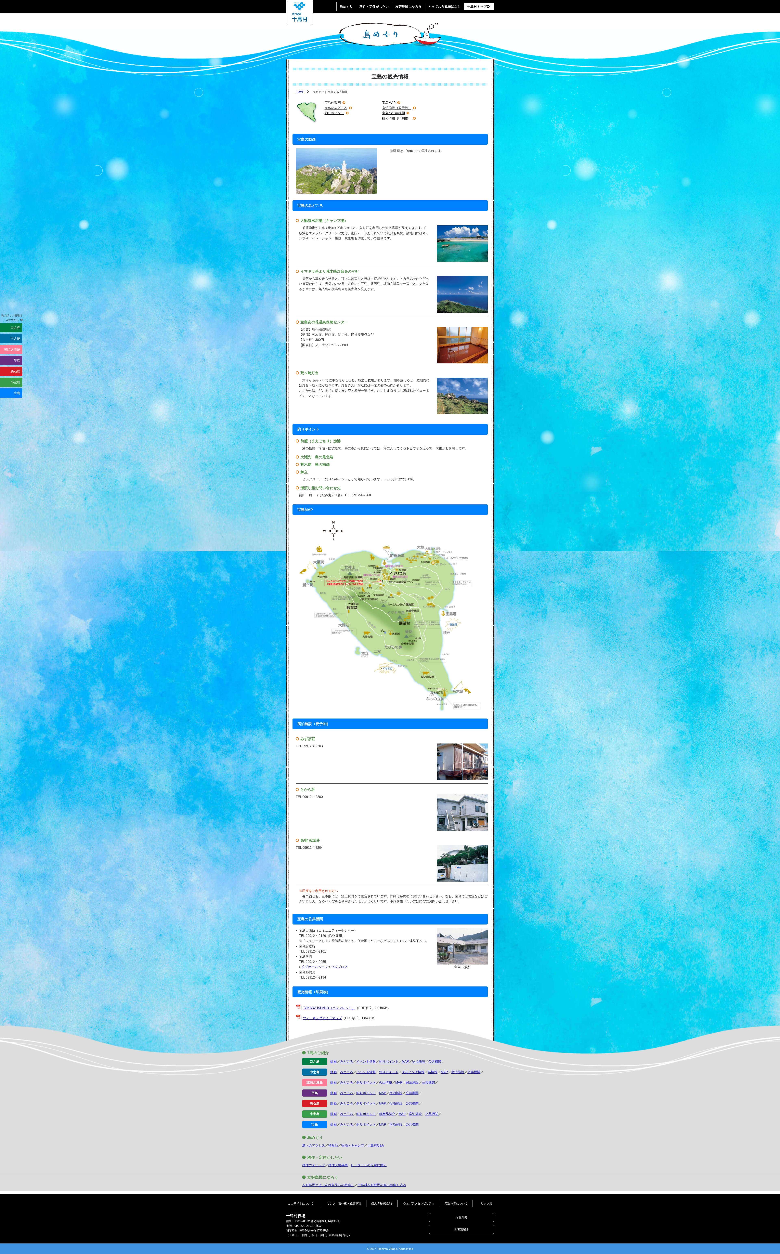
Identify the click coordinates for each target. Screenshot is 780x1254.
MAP (405, 1061)
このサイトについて (300, 1203)
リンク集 (486, 1203)
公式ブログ (339, 967)
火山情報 (385, 1082)
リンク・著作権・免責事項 (344, 1203)
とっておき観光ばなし (444, 6)
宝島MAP (389, 102)
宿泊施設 (418, 1061)
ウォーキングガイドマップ (322, 1018)
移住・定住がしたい (374, 6)
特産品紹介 (387, 1114)
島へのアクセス (313, 1145)
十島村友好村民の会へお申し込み (382, 1185)
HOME (300, 91)
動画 (333, 1061)
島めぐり (346, 6)
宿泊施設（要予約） (396, 108)
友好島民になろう (408, 6)
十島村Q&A (375, 1145)
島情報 (433, 1072)
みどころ (346, 1061)
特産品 (333, 1145)
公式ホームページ (315, 967)
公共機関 (434, 1061)
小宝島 (15, 382)
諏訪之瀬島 (12, 349)
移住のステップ (313, 1165)
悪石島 (15, 371)
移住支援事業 (338, 1165)
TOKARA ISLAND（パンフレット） (329, 1008)
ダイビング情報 (413, 1072)
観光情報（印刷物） (396, 118)
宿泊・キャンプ (352, 1145)
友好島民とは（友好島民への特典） (328, 1185)
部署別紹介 (461, 1229)
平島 (17, 360)
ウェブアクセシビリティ (418, 1203)
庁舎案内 (461, 1217)
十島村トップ (477, 6)
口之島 (15, 327)
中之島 (15, 338)
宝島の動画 (333, 102)
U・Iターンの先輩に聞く (369, 1165)
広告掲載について (456, 1203)
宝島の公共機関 (393, 113)
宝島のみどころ (336, 108)
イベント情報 (366, 1061)
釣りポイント (334, 113)
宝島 (17, 393)
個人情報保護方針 (382, 1203)
